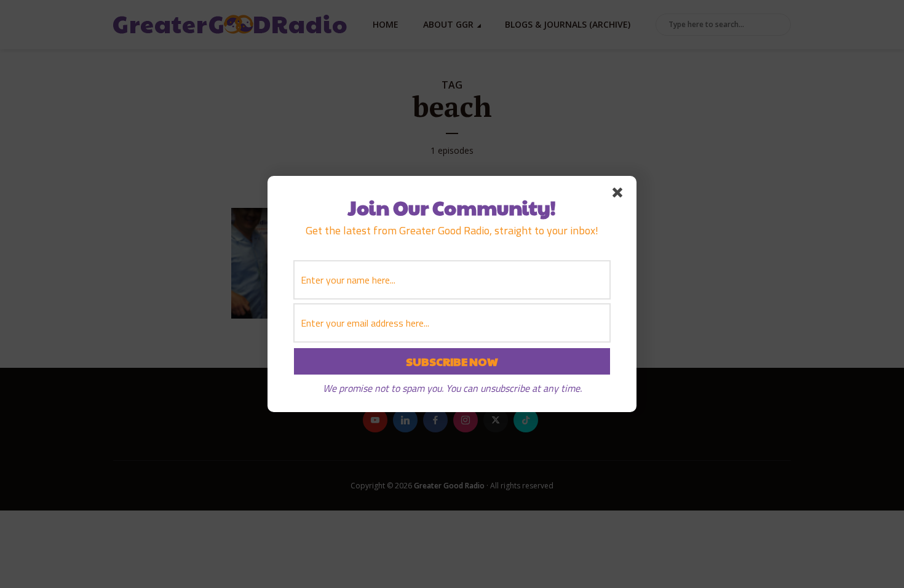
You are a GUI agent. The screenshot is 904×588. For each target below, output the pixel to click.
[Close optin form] (620, 195)
